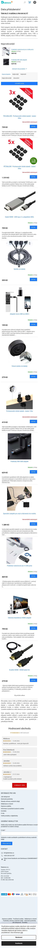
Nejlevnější (15, 74)
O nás (2, 813)
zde (21, 932)
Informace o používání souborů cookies (12, 808)
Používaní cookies (18, 919)
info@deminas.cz (9, 853)
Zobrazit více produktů (18, 69)
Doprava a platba (6, 806)
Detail (33, 126)
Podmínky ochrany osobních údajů (13, 920)
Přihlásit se (6, 843)
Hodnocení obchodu (19, 728)
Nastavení (18, 937)
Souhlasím (18, 943)
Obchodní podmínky (7, 799)
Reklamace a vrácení (7, 804)
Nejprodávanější (6, 78)
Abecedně (16, 78)
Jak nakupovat (5, 796)
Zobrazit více (19, 785)
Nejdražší (23, 74)
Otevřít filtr (19, 83)
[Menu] (35, 2)
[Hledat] (25, 2)
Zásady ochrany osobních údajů (10, 801)
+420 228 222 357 (9, 855)
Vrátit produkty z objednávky (9, 815)
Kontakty (3, 811)
